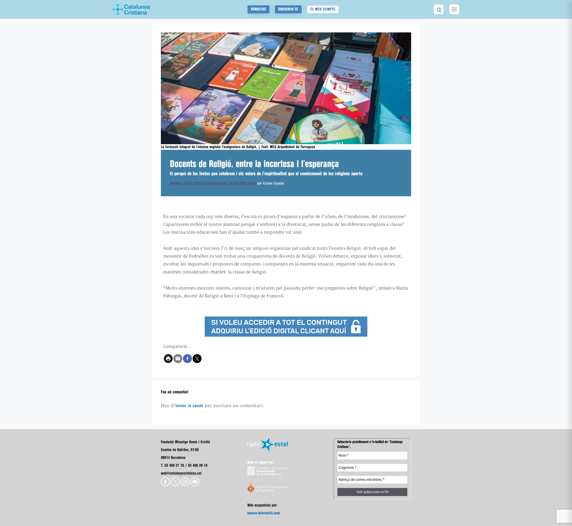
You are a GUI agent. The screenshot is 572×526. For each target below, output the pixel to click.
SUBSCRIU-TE (288, 9)
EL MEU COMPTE (323, 9)
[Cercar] (438, 9)
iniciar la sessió (189, 406)
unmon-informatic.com (263, 513)
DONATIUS (258, 9)
